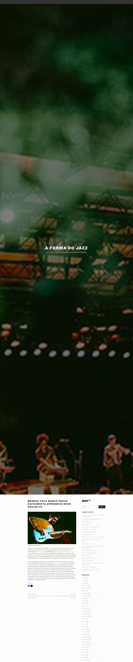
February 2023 (85, 631)
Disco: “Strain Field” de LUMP (88, 558)
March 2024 (84, 606)
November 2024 (85, 595)
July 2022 (84, 649)
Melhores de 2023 (86, 555)
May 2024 (84, 603)
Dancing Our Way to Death (60, 551)
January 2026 (85, 585)
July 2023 (84, 619)
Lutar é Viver (57, 563)
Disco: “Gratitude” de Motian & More (90, 526)
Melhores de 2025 (86, 524)
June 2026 (84, 580)
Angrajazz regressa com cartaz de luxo (91, 569)
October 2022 (85, 642)
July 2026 (84, 578)
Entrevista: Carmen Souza (88, 534)
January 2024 (85, 608)
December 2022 (85, 637)
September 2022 (86, 644)
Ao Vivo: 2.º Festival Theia (87, 560)
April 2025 (84, 590)
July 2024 (84, 598)
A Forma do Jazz (66, 247)
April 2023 (84, 626)
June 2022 (84, 652)
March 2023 (85, 629)
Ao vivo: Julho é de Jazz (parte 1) (89, 567)
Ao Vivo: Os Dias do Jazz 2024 (88, 550)
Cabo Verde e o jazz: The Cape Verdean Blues (92, 519)
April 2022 (84, 657)
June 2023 (84, 621)
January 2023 (85, 634)
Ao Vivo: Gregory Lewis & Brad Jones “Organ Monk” (93, 537)
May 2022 (84, 654)
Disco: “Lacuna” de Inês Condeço (89, 553)
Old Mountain (40, 551)
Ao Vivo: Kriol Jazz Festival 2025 (89, 532)
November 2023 (85, 613)
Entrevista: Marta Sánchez (88, 543)
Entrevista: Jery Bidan (87, 521)
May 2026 (84, 583)
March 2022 (84, 660)
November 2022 (85, 639)
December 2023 (85, 611)
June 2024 (84, 601)
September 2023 (86, 616)
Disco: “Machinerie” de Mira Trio (89, 529)
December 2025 (85, 588)
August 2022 (85, 647)
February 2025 (85, 593)
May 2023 (84, 624)
